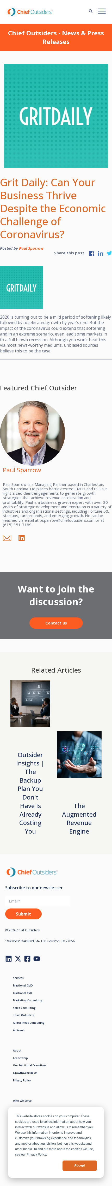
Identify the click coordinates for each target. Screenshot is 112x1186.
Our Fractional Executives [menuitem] (29, 1065)
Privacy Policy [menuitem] (22, 1080)
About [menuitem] (17, 1050)
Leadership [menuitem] (20, 1058)
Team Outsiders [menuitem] (23, 1015)
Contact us (56, 623)
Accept (79, 1165)
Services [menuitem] (18, 978)
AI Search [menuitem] (19, 1030)
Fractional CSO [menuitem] (22, 993)
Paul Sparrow (31, 248)
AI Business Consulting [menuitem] (29, 1022)
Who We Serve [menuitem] (22, 1101)
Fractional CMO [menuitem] (23, 985)
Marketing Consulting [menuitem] (27, 1000)
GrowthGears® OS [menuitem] (25, 1073)
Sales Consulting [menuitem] (24, 1008)
